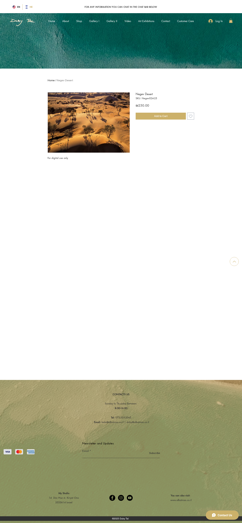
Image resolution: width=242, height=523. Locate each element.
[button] (231, 21)
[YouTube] (130, 498)
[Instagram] (121, 498)
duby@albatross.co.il (138, 422)
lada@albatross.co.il (112, 422)
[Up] (234, 261)
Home (51, 80)
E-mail (85, 451)
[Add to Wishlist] (190, 116)
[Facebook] (112, 498)
